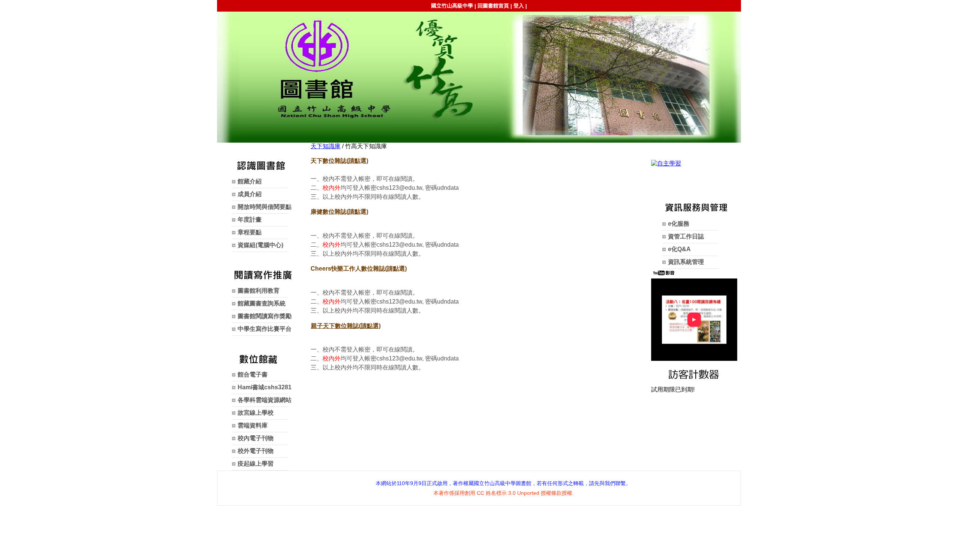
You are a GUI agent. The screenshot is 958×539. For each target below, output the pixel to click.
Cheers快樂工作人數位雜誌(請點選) (359, 268)
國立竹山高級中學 (452, 6)
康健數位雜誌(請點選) (339, 211)
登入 (518, 6)
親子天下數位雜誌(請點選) (346, 326)
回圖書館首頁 (493, 6)
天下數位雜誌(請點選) (339, 161)
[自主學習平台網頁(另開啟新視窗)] (666, 163)
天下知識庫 (326, 146)
